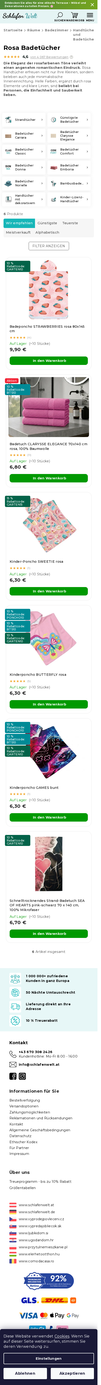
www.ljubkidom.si (33, 1233)
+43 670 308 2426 (35, 1052)
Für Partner (19, 1148)
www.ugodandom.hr (36, 1240)
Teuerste (70, 223)
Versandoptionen (24, 1106)
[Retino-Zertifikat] (48, 1281)
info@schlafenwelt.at (39, 1064)
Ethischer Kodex (23, 1142)
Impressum (19, 1154)
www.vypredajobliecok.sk (40, 1226)
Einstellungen (49, 1358)
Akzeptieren (72, 1373)
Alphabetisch (47, 232)
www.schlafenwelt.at (36, 1205)
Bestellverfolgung (24, 1100)
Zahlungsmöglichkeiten (29, 1112)
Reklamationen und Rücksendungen (40, 1118)
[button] (71, 57)
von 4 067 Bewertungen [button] (49, 57)
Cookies (61, 1336)
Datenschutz (20, 1136)
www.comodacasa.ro (36, 1261)
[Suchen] (60, 15)
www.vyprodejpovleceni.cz (41, 1219)
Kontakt (16, 1124)
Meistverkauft (18, 232)
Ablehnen (25, 1373)
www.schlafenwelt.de (37, 1212)
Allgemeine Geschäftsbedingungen (39, 1130)
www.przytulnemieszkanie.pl (43, 1247)
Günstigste (47, 223)
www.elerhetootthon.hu (39, 1254)
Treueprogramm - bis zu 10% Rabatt (40, 1181)
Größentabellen (22, 1188)
